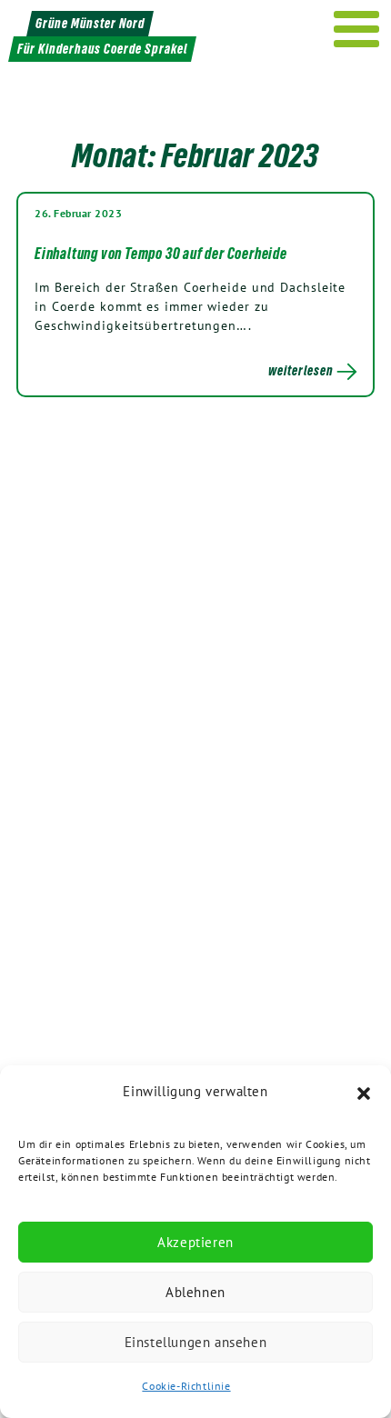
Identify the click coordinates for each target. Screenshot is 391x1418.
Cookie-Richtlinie (186, 1386)
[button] (364, 1092)
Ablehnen (195, 1292)
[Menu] (357, 29)
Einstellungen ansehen (196, 1342)
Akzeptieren (195, 1242)
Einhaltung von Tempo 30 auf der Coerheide (161, 254)
